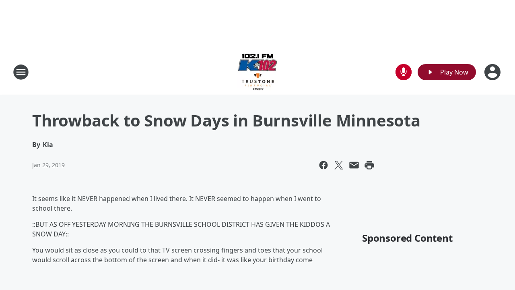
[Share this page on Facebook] (323, 165)
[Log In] (493, 72)
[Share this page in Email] (354, 165)
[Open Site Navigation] (21, 72)
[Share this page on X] (338, 165)
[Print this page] (369, 165)
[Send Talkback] (404, 72)
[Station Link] (257, 72)
